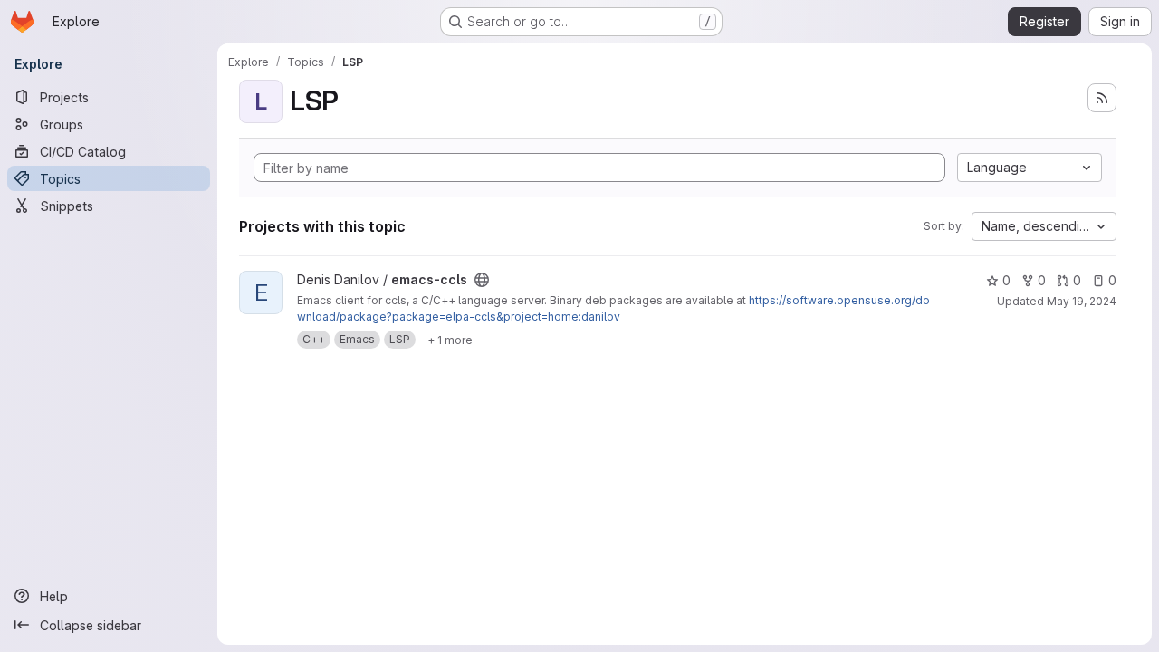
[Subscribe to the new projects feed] (1101, 97)
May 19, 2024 (1081, 301)
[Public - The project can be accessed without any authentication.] (481, 280)
